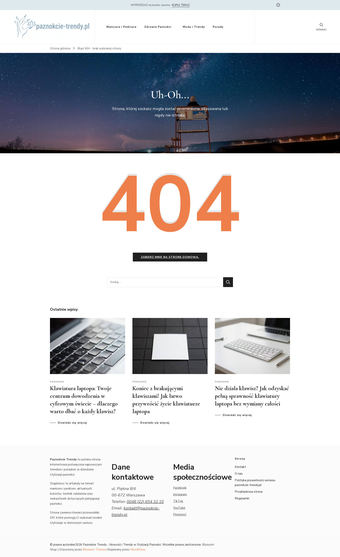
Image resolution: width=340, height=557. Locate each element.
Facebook (180, 488)
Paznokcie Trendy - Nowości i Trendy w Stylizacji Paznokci (122, 545)
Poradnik (57, 381)
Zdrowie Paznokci (157, 27)
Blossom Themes (95, 549)
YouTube (179, 508)
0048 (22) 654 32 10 (145, 501)
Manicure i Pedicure (121, 27)
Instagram (180, 494)
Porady (218, 27)
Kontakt (240, 467)
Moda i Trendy (194, 27)
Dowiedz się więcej (72, 422)
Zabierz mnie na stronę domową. (170, 257)
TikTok (178, 501)
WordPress (137, 549)
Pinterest (179, 514)
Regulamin (242, 498)
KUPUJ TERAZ (181, 5)
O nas (239, 473)
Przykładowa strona (248, 492)
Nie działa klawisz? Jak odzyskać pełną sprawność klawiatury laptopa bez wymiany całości (252, 396)
